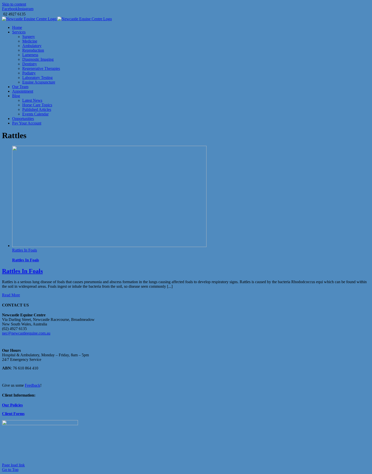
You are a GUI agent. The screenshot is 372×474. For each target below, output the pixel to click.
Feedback (32, 385)
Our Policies (12, 405)
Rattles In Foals (24, 250)
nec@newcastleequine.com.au (26, 333)
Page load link (13, 465)
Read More (11, 295)
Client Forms (13, 413)
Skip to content (14, 4)
